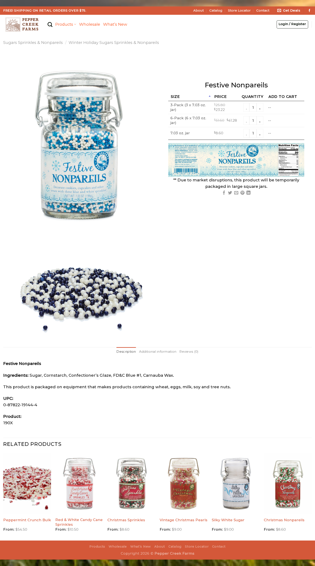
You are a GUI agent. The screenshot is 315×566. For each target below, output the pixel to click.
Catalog (215, 10)
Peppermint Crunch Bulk (27, 520)
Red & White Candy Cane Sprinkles (79, 522)
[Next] (311, 496)
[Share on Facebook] (224, 193)
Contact (262, 10)
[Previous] (3, 496)
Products (64, 24)
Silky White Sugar (228, 520)
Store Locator (239, 10)
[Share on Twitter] (230, 193)
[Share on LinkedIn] (248, 193)
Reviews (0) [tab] (188, 352)
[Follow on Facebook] (309, 10)
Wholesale (89, 24)
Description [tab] (126, 352)
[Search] (50, 24)
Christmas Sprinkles (126, 520)
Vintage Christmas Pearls (183, 520)
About (198, 10)
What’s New (115, 24)
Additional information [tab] (158, 352)
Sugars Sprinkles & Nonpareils (33, 42)
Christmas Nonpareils (284, 520)
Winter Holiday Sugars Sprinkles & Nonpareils (114, 42)
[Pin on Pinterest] (242, 193)
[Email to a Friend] (236, 193)
